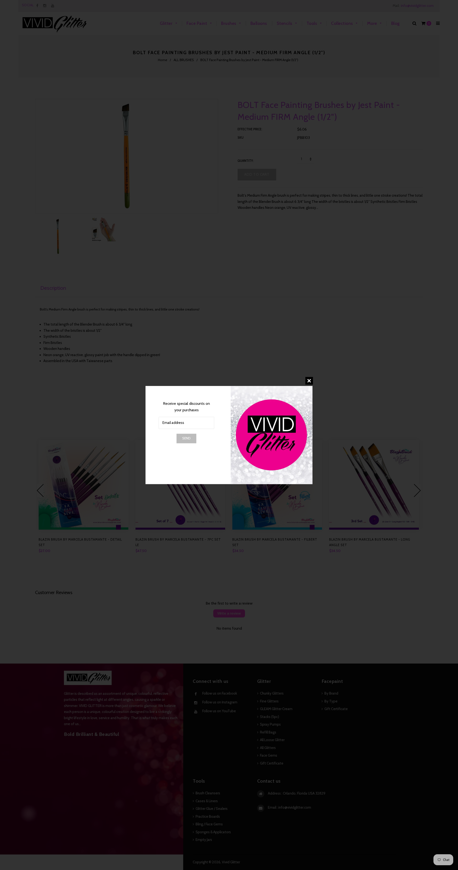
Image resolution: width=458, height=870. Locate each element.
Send (186, 438)
